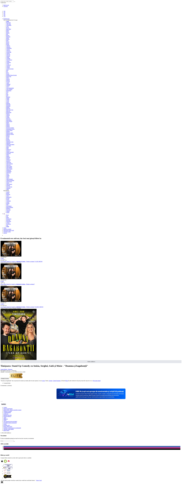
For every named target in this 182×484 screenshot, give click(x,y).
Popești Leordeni (10, 127)
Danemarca (8, 197)
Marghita (8, 106)
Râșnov (8, 135)
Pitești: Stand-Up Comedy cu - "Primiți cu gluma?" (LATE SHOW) (21, 261)
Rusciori (8, 140)
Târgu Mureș (9, 167)
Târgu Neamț (9, 168)
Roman (8, 139)
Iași (7, 93)
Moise (66, 380)
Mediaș (8, 107)
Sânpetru (8, 143)
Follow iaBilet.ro (91, 361)
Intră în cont (6, 5)
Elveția (7, 198)
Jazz (7, 225)
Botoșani (8, 36)
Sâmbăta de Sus (9, 141)
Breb (7, 40)
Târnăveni (8, 170)
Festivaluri (8, 221)
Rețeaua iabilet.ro (7, 416)
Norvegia (8, 209)
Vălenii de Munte (10, 180)
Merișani (8, 108)
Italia (7, 204)
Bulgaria (8, 194)
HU (4, 15)
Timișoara (8, 172)
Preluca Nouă (9, 130)
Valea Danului (9, 179)
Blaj (7, 34)
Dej (7, 71)
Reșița (7, 138)
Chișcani (8, 54)
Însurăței (8, 97)
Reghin (8, 136)
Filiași (7, 77)
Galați (7, 83)
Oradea (8, 117)
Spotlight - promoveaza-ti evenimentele (12, 427)
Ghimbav (8, 84)
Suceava (8, 161)
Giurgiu (8, 85)
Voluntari (8, 188)
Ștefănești (8, 159)
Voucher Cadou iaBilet (8, 429)
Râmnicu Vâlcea (10, 134)
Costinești (8, 65)
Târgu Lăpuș (9, 166)
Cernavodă (8, 52)
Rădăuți (8, 131)
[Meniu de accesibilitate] (2, 482)
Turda (7, 177)
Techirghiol (8, 171)
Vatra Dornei (9, 184)
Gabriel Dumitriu (57, 380)
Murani (8, 113)
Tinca (7, 174)
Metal (7, 217)
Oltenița (8, 115)
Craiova (8, 66)
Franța (7, 199)
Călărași (8, 45)
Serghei (50, 380)
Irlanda (7, 203)
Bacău (7, 27)
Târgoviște (8, 162)
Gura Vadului (9, 89)
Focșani (8, 81)
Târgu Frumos (9, 163)
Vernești (8, 185)
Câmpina (8, 47)
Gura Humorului (10, 88)
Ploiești (8, 125)
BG (4, 13)
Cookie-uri (5, 413)
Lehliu (7, 99)
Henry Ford (39, 480)
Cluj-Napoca (9, 59)
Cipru (7, 195)
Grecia (7, 202)
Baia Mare (8, 29)
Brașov (7, 39)
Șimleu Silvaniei (10, 152)
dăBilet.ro (5, 419)
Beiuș (7, 31)
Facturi (5, 424)
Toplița (7, 175)
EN (4, 12)
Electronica (8, 218)
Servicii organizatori (7, 408)
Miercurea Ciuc (9, 109)
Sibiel (7, 147)
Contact (5, 407)
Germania (8, 200)
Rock (7, 215)
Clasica (8, 222)
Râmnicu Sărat (9, 133)
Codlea (7, 61)
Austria (8, 192)
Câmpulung (9, 48)
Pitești (7, 122)
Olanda (8, 211)
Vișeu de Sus (9, 186)
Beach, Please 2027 (7, 426)
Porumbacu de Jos (10, 129)
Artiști (4, 417)
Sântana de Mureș (10, 144)
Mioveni (8, 111)
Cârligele (8, 50)
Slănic (7, 154)
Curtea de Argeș (10, 68)
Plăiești (7, 124)
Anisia (43, 380)
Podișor (8, 126)
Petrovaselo (8, 120)
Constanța (8, 62)
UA (4, 16)
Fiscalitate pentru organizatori (10, 422)
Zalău (7, 189)
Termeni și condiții (7, 411)
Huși (7, 91)
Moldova (8, 208)
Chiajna (8, 53)
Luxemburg (9, 206)
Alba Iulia (8, 24)
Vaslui (7, 183)
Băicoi (7, 30)
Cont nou (5, 6)
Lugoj (7, 102)
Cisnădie (8, 58)
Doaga (7, 74)
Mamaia (8, 103)
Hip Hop (8, 220)
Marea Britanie (9, 207)
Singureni (8, 153)
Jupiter (7, 98)
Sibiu (7, 148)
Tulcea (7, 176)
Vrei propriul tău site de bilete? (10, 421)
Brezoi (7, 41)
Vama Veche (9, 181)
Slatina (7, 156)
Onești (7, 116)
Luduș (7, 100)
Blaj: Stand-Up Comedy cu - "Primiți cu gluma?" (18, 284)
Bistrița (7, 32)
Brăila (7, 38)
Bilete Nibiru (6, 430)
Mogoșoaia (8, 112)
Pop (7, 216)
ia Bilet (2, 258)
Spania (7, 212)
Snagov (8, 158)
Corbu (7, 63)
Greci (7, 86)
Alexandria (8, 25)
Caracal (8, 49)
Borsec (7, 35)
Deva (7, 72)
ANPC (5, 420)
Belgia (7, 193)
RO (4, 11)
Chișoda (8, 56)
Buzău (7, 44)
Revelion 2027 (6, 425)
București (8, 22)
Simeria (8, 150)
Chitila (7, 57)
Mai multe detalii (97, 380)
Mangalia (8, 104)
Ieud (7, 94)
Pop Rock (8, 224)
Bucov (7, 43)
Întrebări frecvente (7, 415)
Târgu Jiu (8, 165)
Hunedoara (8, 90)
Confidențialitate (7, 412)
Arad (7, 26)
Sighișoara (8, 149)
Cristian (8, 67)
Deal (7, 70)
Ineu (7, 95)
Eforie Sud (8, 76)
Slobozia (8, 157)
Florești (8, 79)
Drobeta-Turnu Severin (11, 75)
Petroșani (8, 118)
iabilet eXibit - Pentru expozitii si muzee (12, 410)
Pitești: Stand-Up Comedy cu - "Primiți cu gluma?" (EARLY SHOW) (22, 307)
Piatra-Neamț (9, 121)
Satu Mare (8, 145)
